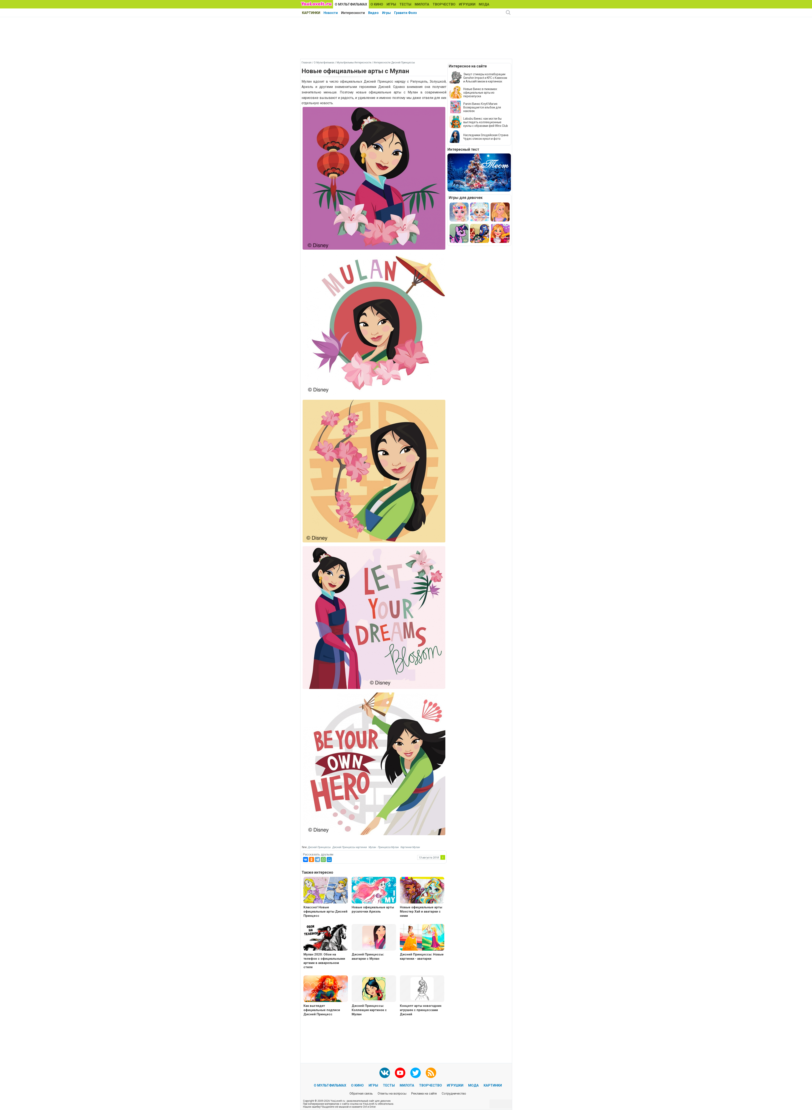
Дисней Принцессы (319, 847)
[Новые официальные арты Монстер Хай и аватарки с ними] (422, 891)
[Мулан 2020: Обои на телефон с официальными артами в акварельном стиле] (325, 938)
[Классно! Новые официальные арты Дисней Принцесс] (325, 891)
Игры (386, 13)
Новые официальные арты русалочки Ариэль (373, 909)
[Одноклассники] (311, 859)
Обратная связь (361, 1093)
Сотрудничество (454, 1093)
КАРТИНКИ (311, 13)
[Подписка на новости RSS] (431, 1073)
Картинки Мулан (410, 847)
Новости (331, 13)
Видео (373, 13)
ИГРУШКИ (467, 4)
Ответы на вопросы (392, 1093)
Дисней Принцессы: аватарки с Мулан (368, 957)
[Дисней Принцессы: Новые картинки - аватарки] (422, 938)
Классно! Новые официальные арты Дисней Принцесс (325, 911)
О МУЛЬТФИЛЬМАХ (351, 4)
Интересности (353, 13)
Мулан (372, 847)
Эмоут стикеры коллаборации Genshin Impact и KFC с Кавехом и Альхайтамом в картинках (485, 78)
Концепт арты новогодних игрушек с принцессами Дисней (421, 1010)
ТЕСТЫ (405, 4)
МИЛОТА (422, 4)
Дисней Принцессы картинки (349, 847)
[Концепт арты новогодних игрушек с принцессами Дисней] (422, 988)
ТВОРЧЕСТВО (444, 4)
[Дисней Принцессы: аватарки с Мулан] (374, 937)
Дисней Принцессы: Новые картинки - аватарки (422, 957)
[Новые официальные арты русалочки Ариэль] (374, 891)
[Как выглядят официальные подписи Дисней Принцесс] (325, 989)
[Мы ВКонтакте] (384, 1073)
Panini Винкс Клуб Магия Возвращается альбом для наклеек (482, 107)
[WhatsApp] (323, 859)
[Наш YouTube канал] (400, 1073)
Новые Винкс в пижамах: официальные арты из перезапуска (480, 92)
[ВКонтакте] (305, 859)
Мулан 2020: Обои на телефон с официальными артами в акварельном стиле (324, 961)
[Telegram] (317, 859)
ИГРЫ (391, 4)
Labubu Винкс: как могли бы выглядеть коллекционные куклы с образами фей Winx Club (485, 122)
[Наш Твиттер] (415, 1073)
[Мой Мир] (329, 859)
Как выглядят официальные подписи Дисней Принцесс (321, 1010)
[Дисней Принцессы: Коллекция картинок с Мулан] (374, 988)
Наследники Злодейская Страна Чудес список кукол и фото (485, 136)
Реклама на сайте (424, 1093)
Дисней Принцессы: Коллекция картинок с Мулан (369, 1010)
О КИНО (376, 4)
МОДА (484, 4)
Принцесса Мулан (388, 847)
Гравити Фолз (405, 13)
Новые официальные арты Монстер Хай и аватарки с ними (421, 911)
